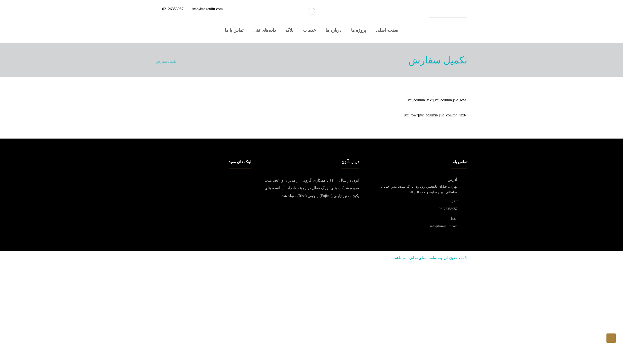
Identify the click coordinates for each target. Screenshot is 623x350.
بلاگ (248, 196)
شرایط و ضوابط (239, 188)
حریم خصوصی (240, 180)
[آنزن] (311, 11)
